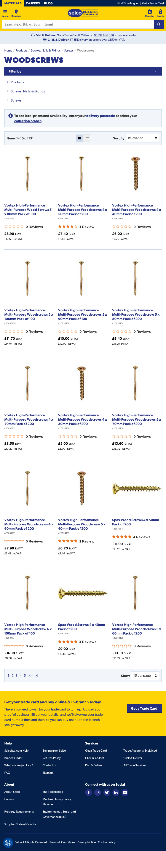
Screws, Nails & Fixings (46, 50)
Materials (13, 3)
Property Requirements (19, 811)
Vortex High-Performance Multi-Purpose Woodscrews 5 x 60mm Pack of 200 (136, 629)
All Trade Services (134, 765)
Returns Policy (52, 758)
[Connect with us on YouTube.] (124, 792)
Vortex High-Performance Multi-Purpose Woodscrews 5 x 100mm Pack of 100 (28, 314)
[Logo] (83, 13)
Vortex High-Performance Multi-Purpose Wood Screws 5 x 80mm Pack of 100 (28, 209)
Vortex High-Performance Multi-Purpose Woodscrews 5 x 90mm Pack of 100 (82, 314)
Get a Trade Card (153, 3)
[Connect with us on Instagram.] (97, 792)
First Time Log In (127, 3)
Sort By (118, 138)
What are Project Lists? (18, 765)
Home (8, 50)
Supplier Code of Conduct (21, 824)
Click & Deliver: (59, 39)
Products (21, 50)
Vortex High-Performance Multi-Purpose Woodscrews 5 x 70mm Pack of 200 (136, 419)
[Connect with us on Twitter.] (106, 792)
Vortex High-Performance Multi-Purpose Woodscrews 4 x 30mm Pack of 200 (82, 419)
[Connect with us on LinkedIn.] (115, 792)
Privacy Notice (86, 842)
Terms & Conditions (62, 842)
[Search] (159, 24)
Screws (68, 50)
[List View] (86, 138)
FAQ (7, 772)
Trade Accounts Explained (140, 750)
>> (30, 675)
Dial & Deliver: (46, 35)
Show (125, 676)
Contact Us (50, 765)
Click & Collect (94, 758)
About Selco (12, 791)
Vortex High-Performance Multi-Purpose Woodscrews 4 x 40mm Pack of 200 (136, 209)
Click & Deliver (132, 758)
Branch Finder (13, 758)
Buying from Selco (54, 750)
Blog (48, 3)
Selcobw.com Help (16, 750)
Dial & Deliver (94, 765)
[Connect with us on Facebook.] (88, 792)
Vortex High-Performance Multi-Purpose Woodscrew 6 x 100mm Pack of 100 (28, 629)
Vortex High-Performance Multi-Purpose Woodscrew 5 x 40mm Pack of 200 (81, 524)
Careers (33, 3)
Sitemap (48, 772)
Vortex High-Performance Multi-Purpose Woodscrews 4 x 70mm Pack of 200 (28, 419)
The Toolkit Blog (53, 791)
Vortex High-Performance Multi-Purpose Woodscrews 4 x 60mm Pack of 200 (28, 524)
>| (36, 675)
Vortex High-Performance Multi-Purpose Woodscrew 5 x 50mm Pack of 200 (136, 314)
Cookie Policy (106, 842)
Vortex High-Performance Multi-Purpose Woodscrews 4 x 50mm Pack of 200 (82, 209)
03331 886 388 (104, 35)
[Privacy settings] (8, 843)
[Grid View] (79, 138)
